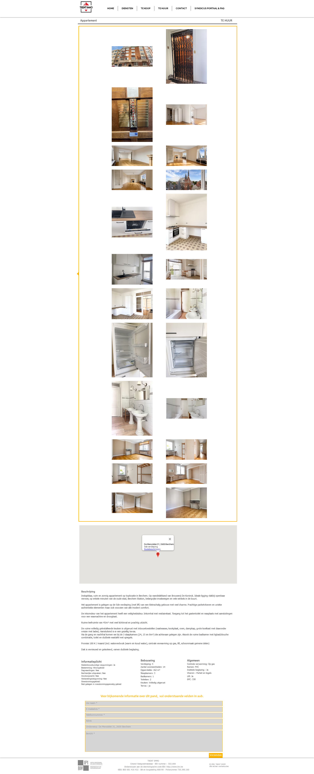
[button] (209, 8)
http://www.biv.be (174, 767)
